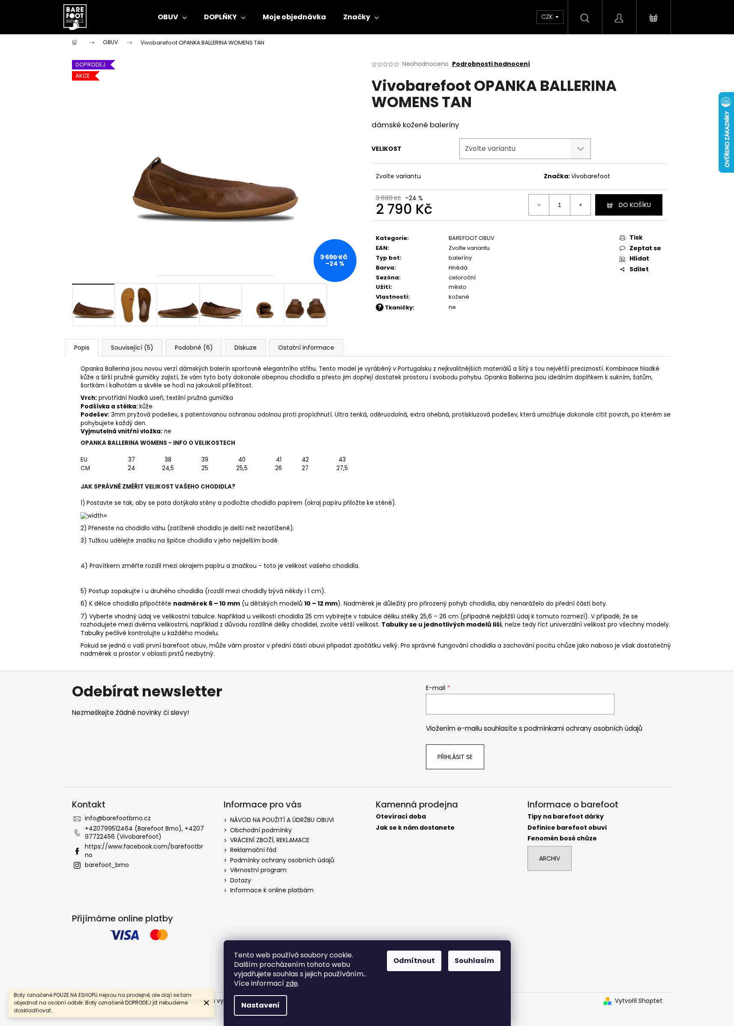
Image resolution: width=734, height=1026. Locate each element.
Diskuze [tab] (245, 347)
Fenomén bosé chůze (562, 838)
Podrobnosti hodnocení (491, 64)
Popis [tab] (82, 347)
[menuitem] (172, 17)
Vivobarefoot (590, 176)
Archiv (549, 858)
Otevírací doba (401, 816)
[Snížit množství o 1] (539, 205)
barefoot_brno (107, 865)
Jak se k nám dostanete (415, 828)
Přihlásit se (455, 757)
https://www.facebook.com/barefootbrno (144, 850)
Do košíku (635, 205)
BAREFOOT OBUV (471, 238)
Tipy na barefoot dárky (565, 816)
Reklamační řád (253, 850)
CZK (547, 16)
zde (292, 983)
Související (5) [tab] (132, 347)
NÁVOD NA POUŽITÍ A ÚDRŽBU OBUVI (282, 820)
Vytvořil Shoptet (638, 1001)
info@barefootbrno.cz (118, 818)
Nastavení (260, 1005)
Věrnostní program (258, 870)
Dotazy (240, 880)
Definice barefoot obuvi (567, 828)
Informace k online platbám (272, 890)
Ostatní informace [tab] (306, 347)
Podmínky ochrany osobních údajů (282, 860)
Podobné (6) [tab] (194, 347)
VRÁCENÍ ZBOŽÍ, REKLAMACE (269, 840)
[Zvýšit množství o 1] (580, 205)
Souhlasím (474, 961)
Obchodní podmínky (261, 830)
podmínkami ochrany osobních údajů (583, 728)
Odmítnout (414, 961)
